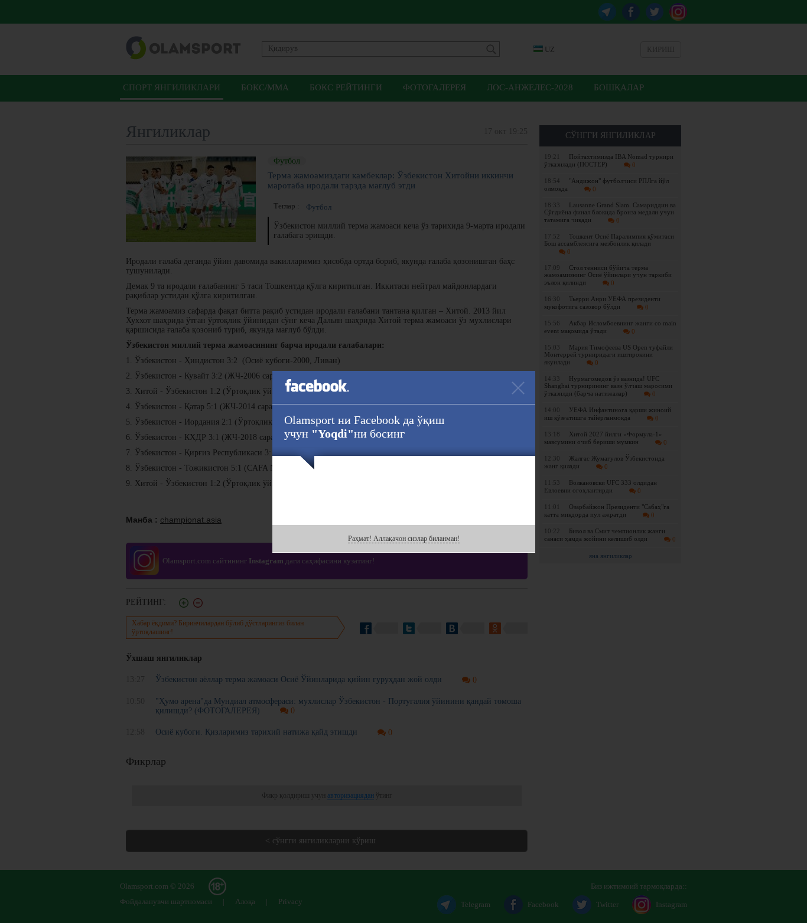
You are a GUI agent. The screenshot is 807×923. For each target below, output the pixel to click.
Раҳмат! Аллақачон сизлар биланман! (404, 538)
